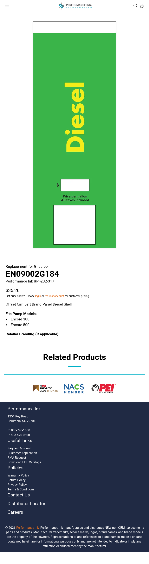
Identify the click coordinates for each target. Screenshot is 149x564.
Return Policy (17, 480)
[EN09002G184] (74, 134)
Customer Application (22, 453)
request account (54, 296)
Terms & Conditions (21, 489)
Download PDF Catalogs (24, 462)
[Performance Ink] (74, 6)
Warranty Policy (18, 475)
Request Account (19, 448)
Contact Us (19, 495)
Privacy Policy (17, 485)
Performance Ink (27, 528)
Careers (15, 512)
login (38, 296)
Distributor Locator (26, 503)
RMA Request (17, 457)
